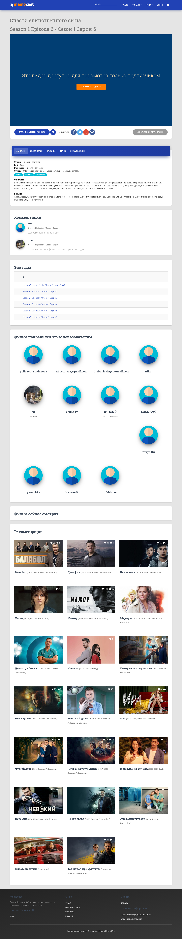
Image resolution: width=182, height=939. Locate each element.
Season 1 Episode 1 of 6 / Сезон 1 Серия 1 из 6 (44, 285)
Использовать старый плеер (150, 132)
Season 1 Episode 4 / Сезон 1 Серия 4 (40, 304)
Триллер (28, 175)
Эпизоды (51, 151)
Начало (124, 5)
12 (63, 151)
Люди (148, 5)
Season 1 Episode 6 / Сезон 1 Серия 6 (44, 228)
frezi (31, 240)
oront (32, 223)
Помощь (69, 916)
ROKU (12, 916)
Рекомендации (77, 151)
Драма (18, 175)
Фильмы (136, 5)
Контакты (69, 912)
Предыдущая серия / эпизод (32, 132)
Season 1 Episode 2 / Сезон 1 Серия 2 (40, 291)
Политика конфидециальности (136, 915)
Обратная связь (72, 907)
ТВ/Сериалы (41, 175)
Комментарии (36, 151)
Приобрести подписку (91, 87)
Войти (160, 5)
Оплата (124, 903)
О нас (68, 903)
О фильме (20, 151)
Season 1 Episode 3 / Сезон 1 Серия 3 (40, 298)
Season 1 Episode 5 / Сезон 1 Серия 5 (40, 311)
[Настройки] (168, 5)
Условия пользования (131, 919)
